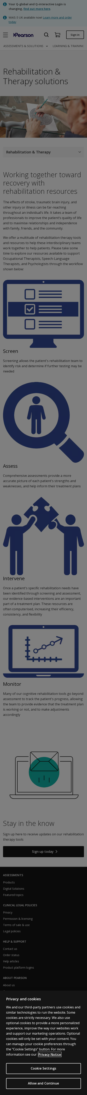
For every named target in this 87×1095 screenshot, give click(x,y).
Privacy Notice (49, 1054)
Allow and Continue (43, 1083)
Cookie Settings (43, 1068)
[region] (43, 1043)
